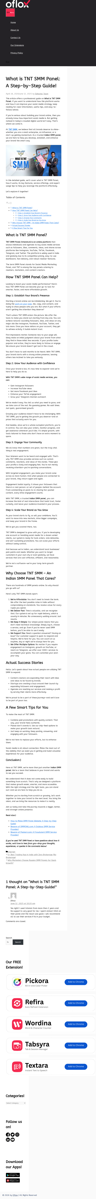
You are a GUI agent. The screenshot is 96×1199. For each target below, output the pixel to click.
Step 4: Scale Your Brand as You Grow (32, 220)
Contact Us (15, 38)
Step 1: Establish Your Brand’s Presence (33, 213)
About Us (15, 30)
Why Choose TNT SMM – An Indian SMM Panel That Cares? (35, 223)
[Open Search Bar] (8, 62)
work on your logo (23, 304)
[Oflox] (18, 7)
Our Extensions (17, 45)
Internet (11, 852)
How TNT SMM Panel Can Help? (25, 211)
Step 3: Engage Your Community (30, 218)
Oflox (15, 1195)
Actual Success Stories (21, 226)
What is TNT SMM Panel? (22, 208)
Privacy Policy (17, 53)
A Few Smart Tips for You (22, 228)
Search (9, 938)
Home (13, 22)
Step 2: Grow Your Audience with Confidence (34, 215)
